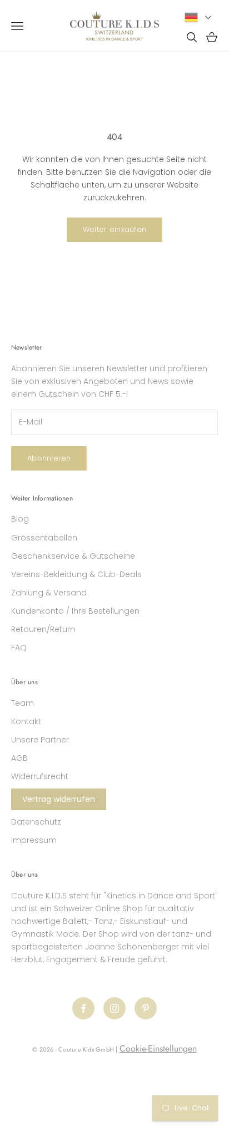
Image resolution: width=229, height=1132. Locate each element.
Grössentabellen (44, 537)
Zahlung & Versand (49, 592)
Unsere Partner (40, 739)
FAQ (19, 647)
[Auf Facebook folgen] (83, 1008)
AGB (19, 758)
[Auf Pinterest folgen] (146, 1008)
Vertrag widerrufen (58, 799)
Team (22, 703)
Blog (20, 518)
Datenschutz (36, 821)
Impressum (34, 840)
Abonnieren (49, 458)
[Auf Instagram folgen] (114, 1008)
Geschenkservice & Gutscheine (73, 556)
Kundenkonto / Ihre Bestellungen (75, 610)
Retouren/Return (43, 629)
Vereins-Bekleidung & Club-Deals (76, 574)
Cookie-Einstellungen (158, 1048)
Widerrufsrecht (39, 776)
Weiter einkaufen (114, 229)
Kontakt (26, 721)
